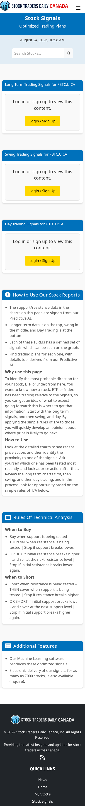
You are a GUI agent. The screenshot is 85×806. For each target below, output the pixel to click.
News (42, 779)
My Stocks (43, 794)
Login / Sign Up (42, 121)
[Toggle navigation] (78, 8)
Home (42, 787)
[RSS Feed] (42, 758)
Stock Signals (42, 801)
